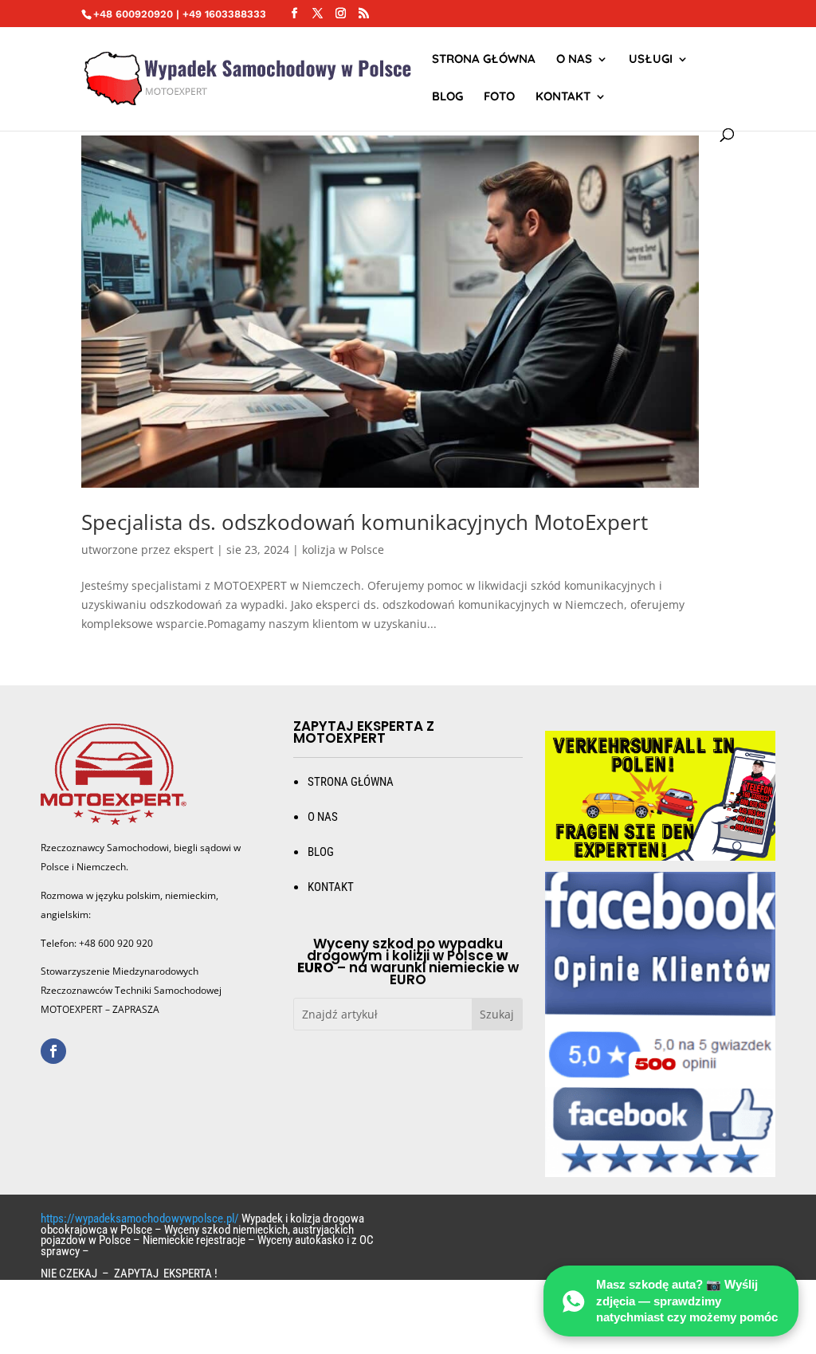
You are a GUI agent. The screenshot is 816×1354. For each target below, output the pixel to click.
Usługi (651, 59)
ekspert (194, 549)
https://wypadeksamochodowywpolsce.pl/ (140, 1218)
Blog (447, 97)
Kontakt (563, 97)
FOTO (499, 97)
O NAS (574, 59)
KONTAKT (331, 887)
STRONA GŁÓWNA (484, 59)
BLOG (321, 852)
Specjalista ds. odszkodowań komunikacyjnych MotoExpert (364, 522)
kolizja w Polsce (343, 549)
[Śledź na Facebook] (53, 1051)
